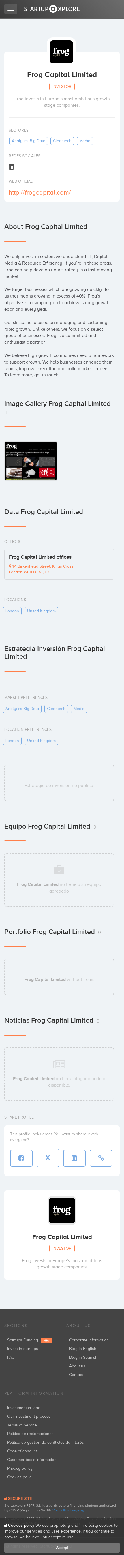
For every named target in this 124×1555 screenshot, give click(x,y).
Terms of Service (22, 1425)
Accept (62, 1547)
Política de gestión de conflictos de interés (45, 1442)
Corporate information (89, 1340)
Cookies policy (20, 1477)
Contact (76, 1375)
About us (77, 1366)
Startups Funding (28, 1340)
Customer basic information (32, 1460)
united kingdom (41, 611)
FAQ (11, 1357)
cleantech (62, 141)
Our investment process (28, 1416)
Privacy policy (20, 1468)
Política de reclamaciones (30, 1434)
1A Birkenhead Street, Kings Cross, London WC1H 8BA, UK (41, 569)
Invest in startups (22, 1349)
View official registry (68, 1510)
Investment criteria (23, 1408)
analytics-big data (28, 141)
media (84, 141)
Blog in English (82, 1349)
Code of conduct (22, 1451)
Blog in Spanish (83, 1357)
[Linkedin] (11, 166)
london (12, 611)
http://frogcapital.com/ (40, 192)
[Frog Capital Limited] (30, 461)
